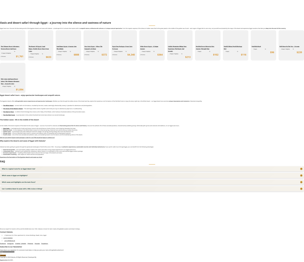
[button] (152, 9)
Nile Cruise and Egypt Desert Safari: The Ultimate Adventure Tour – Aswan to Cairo (10, 81)
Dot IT (38, 257)
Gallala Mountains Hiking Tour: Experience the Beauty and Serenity (177, 49)
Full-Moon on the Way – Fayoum (289, 46)
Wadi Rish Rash (256, 46)
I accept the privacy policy (8, 253)
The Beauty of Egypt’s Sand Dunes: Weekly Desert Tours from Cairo (39, 49)
